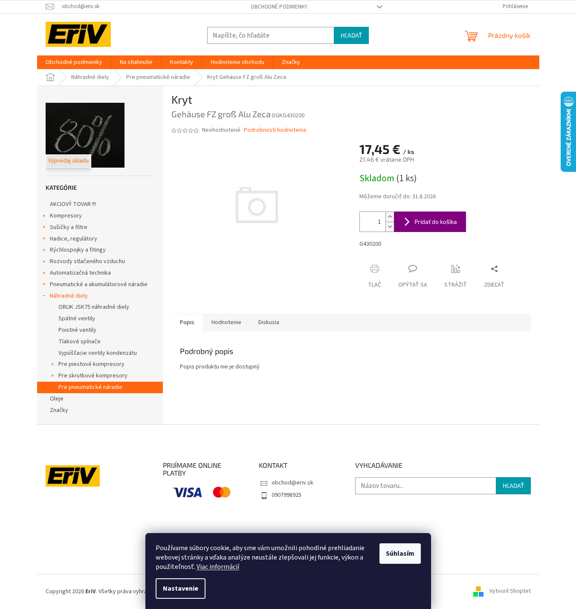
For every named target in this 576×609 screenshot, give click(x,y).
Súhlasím (400, 553)
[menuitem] (74, 62)
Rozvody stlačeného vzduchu (87, 261)
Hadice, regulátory (73, 239)
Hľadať (351, 35)
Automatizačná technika (80, 273)
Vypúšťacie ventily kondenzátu (97, 353)
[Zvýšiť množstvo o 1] (389, 217)
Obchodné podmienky (279, 7)
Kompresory (66, 216)
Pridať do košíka (435, 221)
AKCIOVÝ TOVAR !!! (73, 204)
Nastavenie (180, 588)
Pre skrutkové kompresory (92, 375)
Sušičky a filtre (68, 227)
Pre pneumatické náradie (90, 387)
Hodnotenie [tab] (226, 322)
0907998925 (286, 495)
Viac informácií (218, 566)
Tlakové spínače (79, 341)
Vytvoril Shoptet (510, 591)
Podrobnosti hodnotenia (275, 130)
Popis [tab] (187, 322)
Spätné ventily (76, 318)
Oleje (57, 398)
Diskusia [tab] (268, 322)
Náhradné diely (69, 296)
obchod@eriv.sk (292, 482)
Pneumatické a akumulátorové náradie (99, 284)
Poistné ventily (77, 330)
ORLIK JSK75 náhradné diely (93, 307)
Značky (59, 410)
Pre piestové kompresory (91, 364)
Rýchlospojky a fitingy (78, 250)
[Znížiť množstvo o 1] (389, 227)
